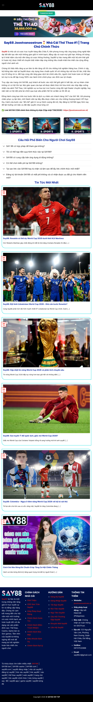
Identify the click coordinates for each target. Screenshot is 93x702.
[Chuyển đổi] (4, 146)
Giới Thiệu (31, 600)
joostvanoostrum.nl (82, 603)
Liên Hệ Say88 (57, 627)
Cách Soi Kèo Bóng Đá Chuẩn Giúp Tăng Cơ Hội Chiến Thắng (30, 567)
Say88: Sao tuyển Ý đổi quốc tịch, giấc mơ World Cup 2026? (30, 436)
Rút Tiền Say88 (57, 609)
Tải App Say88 (57, 605)
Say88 (4, 51)
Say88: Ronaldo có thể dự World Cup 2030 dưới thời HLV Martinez (33, 238)
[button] (3, 5)
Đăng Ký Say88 (57, 597)
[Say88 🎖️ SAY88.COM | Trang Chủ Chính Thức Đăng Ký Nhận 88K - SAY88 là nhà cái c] (46, 5)
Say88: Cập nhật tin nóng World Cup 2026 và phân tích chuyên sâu (33, 370)
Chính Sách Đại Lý (35, 645)
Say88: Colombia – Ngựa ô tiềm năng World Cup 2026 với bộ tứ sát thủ (35, 501)
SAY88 (35, 663)
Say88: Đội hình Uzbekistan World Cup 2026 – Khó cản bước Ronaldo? (35, 304)
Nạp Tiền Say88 (58, 613)
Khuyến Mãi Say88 (59, 623)
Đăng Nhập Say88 (58, 601)
